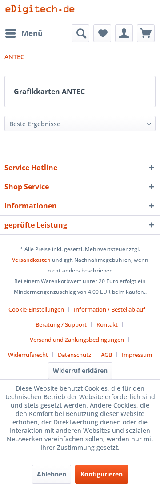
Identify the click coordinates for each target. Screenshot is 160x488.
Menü (32, 33)
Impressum (137, 355)
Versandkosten (31, 260)
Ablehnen (51, 474)
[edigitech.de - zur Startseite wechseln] (42, 12)
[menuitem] (23, 33)
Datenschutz (74, 355)
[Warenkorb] (146, 33)
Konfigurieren (101, 474)
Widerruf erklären (80, 370)
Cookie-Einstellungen (36, 309)
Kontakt (107, 324)
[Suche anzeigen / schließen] (80, 33)
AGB (106, 355)
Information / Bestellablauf (109, 309)
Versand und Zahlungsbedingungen (77, 340)
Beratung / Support (61, 324)
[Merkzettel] (102, 33)
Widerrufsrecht (28, 355)
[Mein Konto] (124, 33)
